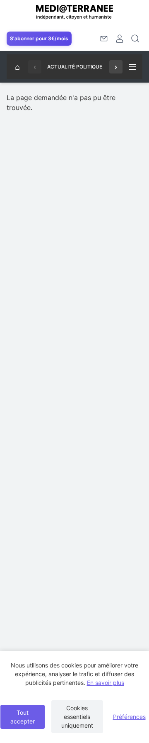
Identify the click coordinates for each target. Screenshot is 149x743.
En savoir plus (105, 682)
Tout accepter (22, 717)
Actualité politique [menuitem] (74, 67)
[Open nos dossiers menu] (132, 66)
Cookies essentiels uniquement (77, 716)
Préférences (129, 716)
